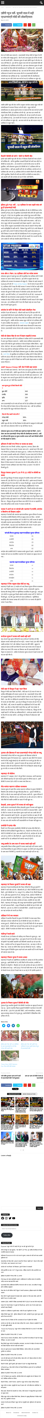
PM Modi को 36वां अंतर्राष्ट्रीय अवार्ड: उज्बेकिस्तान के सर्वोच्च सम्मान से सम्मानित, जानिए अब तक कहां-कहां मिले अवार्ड (21, 1144)
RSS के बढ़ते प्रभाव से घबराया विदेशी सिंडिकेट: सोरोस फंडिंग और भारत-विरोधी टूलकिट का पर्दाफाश (20, 1350)
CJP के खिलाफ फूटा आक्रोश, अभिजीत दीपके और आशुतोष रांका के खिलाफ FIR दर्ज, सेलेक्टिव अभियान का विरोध (21, 1377)
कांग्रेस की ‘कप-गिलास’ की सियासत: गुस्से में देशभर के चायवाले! (20, 1127)
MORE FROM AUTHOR (29, 1094)
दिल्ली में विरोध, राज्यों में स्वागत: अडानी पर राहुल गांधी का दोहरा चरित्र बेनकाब (20, 1382)
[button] (41, 3)
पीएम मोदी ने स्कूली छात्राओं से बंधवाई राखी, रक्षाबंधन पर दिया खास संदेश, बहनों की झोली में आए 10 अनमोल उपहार (21, 1297)
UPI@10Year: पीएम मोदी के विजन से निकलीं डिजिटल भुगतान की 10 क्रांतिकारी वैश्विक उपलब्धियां (21, 1368)
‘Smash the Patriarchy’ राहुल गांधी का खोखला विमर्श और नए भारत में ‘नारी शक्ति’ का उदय (21, 1330)
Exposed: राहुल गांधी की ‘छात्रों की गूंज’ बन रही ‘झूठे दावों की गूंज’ (7, 1109)
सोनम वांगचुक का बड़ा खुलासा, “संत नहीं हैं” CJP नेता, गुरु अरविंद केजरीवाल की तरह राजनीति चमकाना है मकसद (21, 1110)
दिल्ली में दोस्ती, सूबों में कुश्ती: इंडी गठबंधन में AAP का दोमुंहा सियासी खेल (19, 1364)
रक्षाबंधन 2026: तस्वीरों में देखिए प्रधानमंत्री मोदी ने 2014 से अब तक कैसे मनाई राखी (21, 1301)
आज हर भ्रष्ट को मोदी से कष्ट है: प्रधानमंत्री (34, 1077)
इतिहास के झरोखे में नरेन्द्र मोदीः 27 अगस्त (11, 1334)
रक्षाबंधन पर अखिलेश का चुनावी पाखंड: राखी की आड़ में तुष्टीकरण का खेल (18, 1310)
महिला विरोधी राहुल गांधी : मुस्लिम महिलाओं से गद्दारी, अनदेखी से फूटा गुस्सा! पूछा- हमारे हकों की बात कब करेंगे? (22, 1315)
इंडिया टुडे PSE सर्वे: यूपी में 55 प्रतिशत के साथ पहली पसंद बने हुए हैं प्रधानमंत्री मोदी (30, 1046)
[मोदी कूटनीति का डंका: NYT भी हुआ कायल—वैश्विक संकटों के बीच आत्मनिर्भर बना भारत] (36, 1119)
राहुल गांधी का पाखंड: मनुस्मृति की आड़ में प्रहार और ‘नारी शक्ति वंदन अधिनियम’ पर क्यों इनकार (21, 1386)
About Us (8, 1412)
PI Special (4, 1106)
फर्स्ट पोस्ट (6, 354)
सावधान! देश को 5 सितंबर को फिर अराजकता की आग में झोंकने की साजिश (19, 1320)
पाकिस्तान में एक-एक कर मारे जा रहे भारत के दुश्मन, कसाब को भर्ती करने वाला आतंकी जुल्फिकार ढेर (36, 1109)
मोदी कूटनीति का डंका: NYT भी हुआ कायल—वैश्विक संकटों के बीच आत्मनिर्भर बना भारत (36, 1127)
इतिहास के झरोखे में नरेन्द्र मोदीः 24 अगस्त (11, 1408)
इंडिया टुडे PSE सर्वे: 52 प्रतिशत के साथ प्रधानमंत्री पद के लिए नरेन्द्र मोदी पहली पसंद (10, 1046)
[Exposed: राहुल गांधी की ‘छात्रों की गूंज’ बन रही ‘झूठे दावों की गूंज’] (7, 1102)
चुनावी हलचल (4, 9)
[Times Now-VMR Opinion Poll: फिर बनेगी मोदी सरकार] (10, 1056)
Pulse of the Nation (20, 284)
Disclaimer (16, 1412)
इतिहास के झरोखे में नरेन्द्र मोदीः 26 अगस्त (11, 1354)
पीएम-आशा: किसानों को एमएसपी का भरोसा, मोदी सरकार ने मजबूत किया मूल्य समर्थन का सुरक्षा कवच (21, 1392)
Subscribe (6, 1235)
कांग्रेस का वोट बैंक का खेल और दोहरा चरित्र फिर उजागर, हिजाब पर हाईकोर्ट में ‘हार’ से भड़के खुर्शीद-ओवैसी (21, 1324)
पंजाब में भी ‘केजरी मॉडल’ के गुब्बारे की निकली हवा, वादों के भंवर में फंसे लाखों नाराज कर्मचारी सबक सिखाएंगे (21, 1306)
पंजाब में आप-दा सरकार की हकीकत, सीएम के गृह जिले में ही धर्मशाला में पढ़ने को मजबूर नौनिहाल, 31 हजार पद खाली (21, 1339)
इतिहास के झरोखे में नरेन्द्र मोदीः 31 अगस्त (7, 1143)
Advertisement (26, 1412)
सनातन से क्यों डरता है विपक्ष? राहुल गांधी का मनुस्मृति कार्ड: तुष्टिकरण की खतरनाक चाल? (21, 1403)
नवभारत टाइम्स (24, 323)
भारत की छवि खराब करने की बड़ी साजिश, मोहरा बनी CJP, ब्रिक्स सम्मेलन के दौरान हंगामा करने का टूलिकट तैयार (21, 1359)
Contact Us (35, 1412)
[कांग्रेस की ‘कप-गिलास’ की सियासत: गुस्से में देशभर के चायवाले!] (22, 1119)
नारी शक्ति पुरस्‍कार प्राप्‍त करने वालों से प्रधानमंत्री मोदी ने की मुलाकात (11, 1077)
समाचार (9, 9)
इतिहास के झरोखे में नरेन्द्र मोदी (7, 1141)
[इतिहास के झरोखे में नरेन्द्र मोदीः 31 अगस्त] (7, 1137)
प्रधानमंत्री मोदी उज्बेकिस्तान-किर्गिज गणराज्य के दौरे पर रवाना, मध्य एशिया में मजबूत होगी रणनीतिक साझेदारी (36, 1144)
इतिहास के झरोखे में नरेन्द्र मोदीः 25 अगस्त (11, 1373)
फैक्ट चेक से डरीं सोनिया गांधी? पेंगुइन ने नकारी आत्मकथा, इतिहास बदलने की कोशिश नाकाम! (21, 1291)
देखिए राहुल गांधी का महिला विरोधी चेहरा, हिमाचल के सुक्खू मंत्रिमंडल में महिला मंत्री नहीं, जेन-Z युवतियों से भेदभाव (21, 1397)
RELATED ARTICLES (14, 1094)
